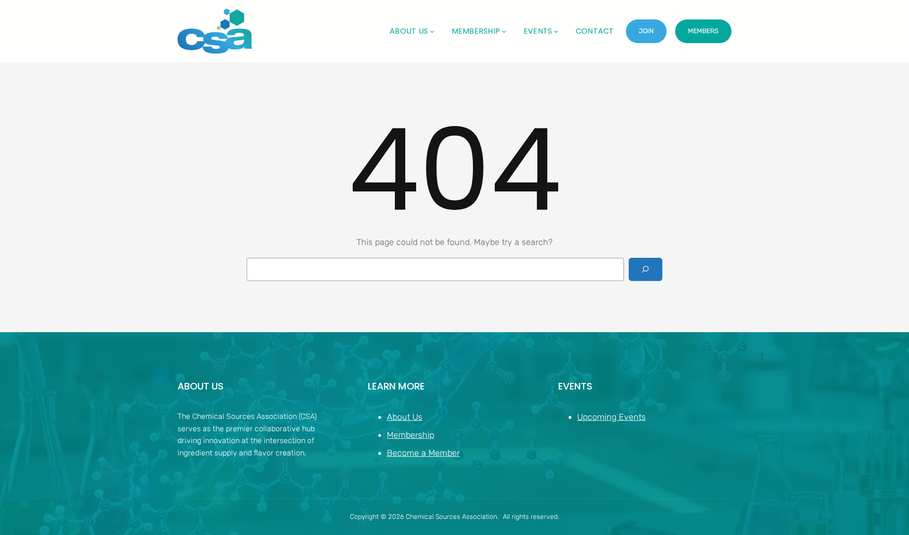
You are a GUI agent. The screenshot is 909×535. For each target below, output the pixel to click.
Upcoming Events (611, 417)
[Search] (645, 269)
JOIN (646, 31)
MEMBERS (703, 31)
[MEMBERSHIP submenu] (504, 31)
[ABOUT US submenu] (432, 31)
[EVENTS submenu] (556, 31)
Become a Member (423, 453)
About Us (404, 417)
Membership (410, 435)
